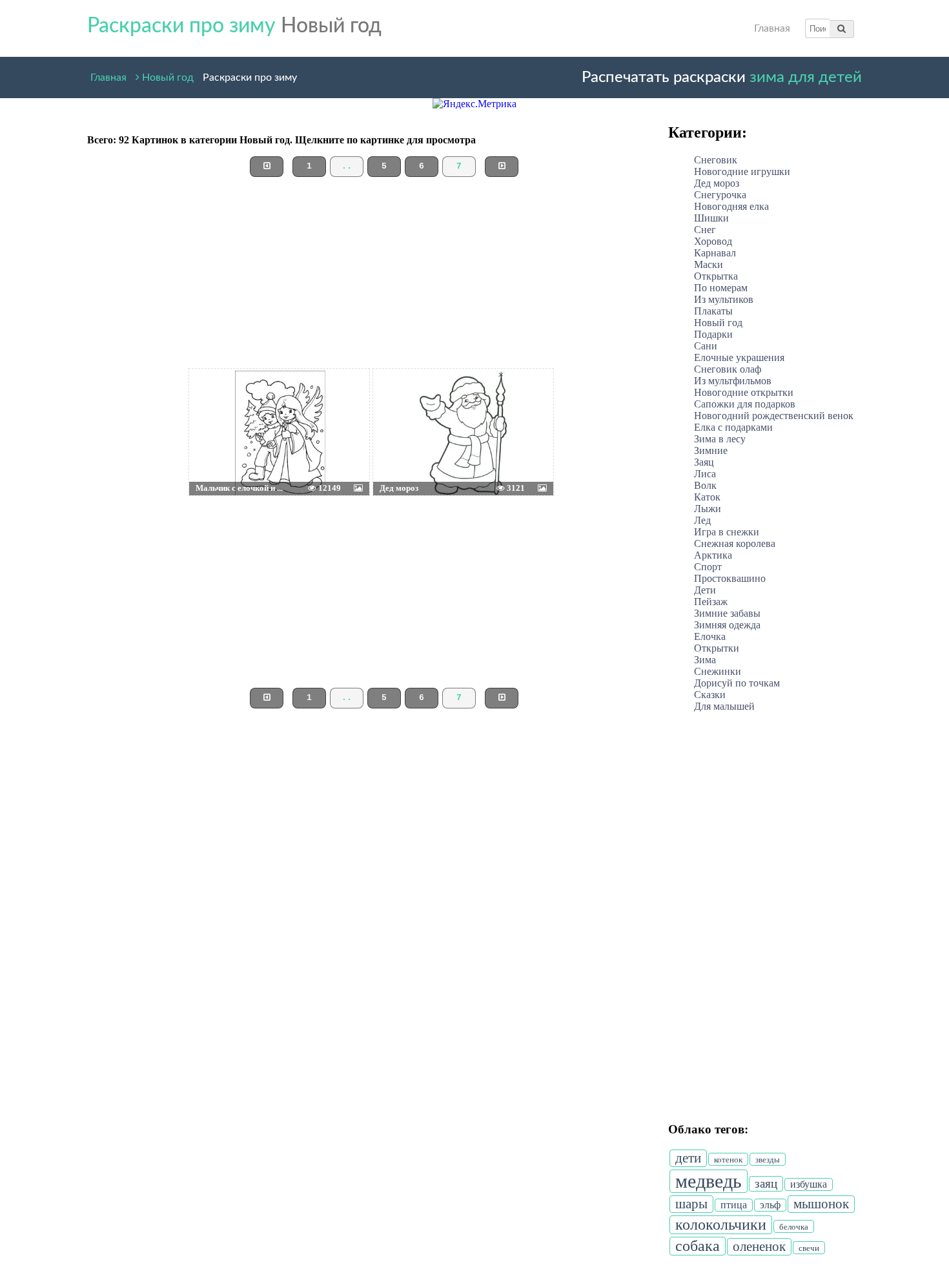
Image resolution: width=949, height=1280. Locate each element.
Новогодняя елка (731, 206)
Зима (705, 659)
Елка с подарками (733, 427)
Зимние (711, 450)
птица (733, 1204)
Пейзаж (711, 601)
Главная (772, 28)
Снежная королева (734, 543)
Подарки (713, 334)
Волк (705, 485)
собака (697, 1245)
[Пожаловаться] (340, 401)
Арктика (713, 555)
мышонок (821, 1204)
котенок (728, 1159)
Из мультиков (723, 299)
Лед (702, 520)
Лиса (705, 473)
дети (688, 1158)
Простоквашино (730, 578)
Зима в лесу (720, 438)
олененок (759, 1246)
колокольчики (720, 1224)
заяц (766, 1183)
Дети (705, 589)
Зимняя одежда (727, 624)
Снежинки (717, 671)
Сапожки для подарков (744, 403)
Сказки (710, 694)
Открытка (716, 276)
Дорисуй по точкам (737, 682)
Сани (705, 345)
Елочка (710, 636)
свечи (809, 1248)
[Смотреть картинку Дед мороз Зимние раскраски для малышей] (404, 401)
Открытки (716, 648)
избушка (808, 1184)
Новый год (166, 75)
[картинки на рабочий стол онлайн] (260, 401)
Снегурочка (720, 194)
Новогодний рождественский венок (773, 415)
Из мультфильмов (732, 380)
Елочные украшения (739, 357)
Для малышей (724, 706)
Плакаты (713, 310)
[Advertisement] (371, 277)
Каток (707, 496)
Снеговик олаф (727, 369)
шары (691, 1204)
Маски (708, 264)
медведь (708, 1181)
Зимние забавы (727, 613)
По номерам (721, 287)
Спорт (708, 566)
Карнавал (715, 252)
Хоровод (713, 241)
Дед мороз (716, 183)
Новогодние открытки (743, 392)
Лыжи (707, 508)
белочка (793, 1227)
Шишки (711, 217)
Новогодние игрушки (742, 171)
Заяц (704, 462)
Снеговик (715, 159)
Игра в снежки (726, 531)
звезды (767, 1159)
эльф (770, 1204)
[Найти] (842, 28)
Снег (705, 229)
